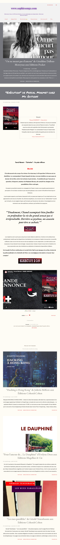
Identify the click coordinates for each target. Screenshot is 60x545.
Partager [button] (22, 81)
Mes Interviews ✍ (23, 19)
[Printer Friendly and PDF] (30, 311)
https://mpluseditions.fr (38, 136)
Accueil (6, 19)
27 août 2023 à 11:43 (34, 324)
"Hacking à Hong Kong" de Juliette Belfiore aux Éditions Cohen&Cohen (30, 391)
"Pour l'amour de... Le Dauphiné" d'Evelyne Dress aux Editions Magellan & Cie (30, 456)
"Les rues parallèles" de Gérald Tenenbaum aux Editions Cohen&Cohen (30, 520)
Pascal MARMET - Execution (38, 120)
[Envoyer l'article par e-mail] (29, 315)
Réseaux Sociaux (34, 19)
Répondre (34, 327)
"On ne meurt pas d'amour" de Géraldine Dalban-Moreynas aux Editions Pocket (30, 63)
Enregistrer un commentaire (32, 81)
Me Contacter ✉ (44, 19)
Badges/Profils (14, 19)
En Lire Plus (54, 410)
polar (26, 315)
